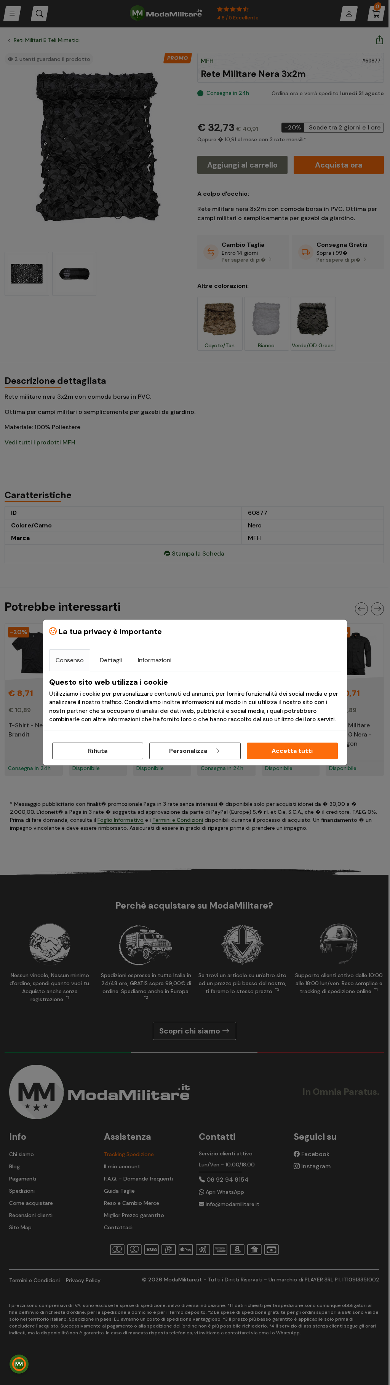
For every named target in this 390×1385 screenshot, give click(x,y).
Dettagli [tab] (111, 660)
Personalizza (189, 751)
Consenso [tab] (70, 660)
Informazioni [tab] (154, 660)
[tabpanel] (195, 700)
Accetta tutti (292, 751)
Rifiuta (97, 751)
